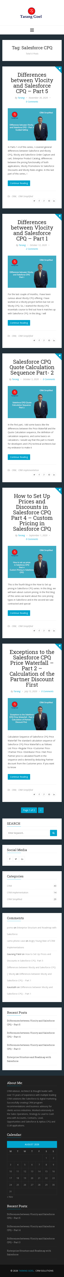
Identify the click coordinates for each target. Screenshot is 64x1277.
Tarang (21, 97)
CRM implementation (28, 470)
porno (10, 927)
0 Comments (32, 101)
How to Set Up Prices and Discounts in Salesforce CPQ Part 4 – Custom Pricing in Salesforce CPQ (32, 512)
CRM (14, 196)
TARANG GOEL (26, 1270)
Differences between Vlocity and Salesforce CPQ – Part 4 (31, 1034)
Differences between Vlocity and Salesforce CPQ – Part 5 (32, 83)
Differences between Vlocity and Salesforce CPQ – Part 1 (32, 230)
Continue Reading (19, 183)
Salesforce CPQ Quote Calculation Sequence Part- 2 (32, 367)
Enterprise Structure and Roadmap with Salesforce (29, 1059)
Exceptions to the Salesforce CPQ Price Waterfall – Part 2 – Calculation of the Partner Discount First (32, 668)
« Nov (10, 1196)
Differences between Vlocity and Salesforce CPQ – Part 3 (31, 1047)
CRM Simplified (25, 196)
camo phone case (16, 940)
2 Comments (32, 248)
